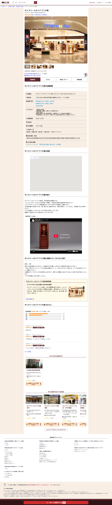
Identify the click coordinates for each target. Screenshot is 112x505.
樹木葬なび (6, 456)
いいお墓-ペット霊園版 (8, 454)
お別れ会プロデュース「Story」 (79, 451)
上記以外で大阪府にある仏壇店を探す (56, 429)
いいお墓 (6, 449)
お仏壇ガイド (100, 2)
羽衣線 (38, 106)
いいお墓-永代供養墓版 (8, 453)
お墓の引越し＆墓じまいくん (9, 463)
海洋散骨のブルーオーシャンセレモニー (81, 449)
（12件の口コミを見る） (41, 15)
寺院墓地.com (6, 460)
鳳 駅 (51, 103)
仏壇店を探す (92, 2)
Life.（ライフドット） (8, 451)
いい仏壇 (6, 468)
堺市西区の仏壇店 (19, 6)
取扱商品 (79, 79)
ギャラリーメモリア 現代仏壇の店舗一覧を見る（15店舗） (44, 144)
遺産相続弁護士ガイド (43, 446)
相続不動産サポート (42, 453)
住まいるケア (76, 444)
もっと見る (28, 352)
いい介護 (75, 443)
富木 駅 (38, 75)
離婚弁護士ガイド (42, 448)
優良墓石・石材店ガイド (8, 461)
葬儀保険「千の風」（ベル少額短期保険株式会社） (48, 461)
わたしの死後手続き (42, 456)
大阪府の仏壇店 (11, 6)
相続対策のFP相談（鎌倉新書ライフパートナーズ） (48, 460)
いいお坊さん (6, 444)
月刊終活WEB (6, 476)
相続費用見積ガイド (42, 444)
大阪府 (27, 73)
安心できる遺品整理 (42, 454)
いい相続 (40, 443)
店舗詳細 (32, 79)
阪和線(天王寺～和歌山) (31, 75)
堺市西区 (31, 73)
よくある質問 (108, 2)
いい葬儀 (6, 443)
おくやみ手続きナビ (7, 473)
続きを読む (29, 299)
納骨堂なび (6, 458)
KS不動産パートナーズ (43, 458)
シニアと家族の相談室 (8, 475)
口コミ (48, 79)
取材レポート (64, 79)
